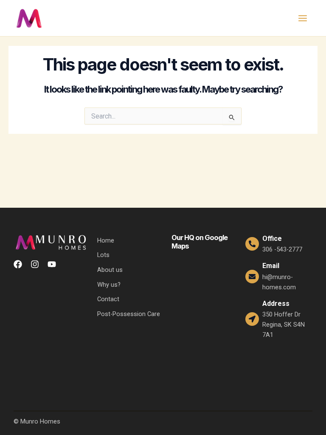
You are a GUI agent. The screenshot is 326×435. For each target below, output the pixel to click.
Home (105, 240)
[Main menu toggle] (302, 18)
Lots (103, 255)
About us (110, 270)
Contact (108, 299)
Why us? (109, 284)
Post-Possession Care (128, 314)
